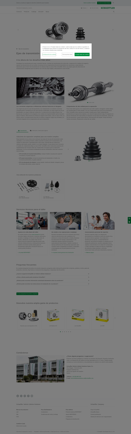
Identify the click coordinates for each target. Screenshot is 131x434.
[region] (66, 51)
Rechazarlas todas (67, 54)
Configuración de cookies (49, 54)
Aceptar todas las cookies (82, 54)
